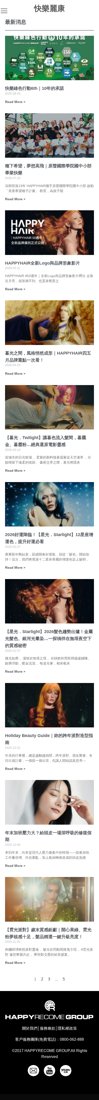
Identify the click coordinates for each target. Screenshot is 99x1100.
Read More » (15, 102)
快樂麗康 (49, 8)
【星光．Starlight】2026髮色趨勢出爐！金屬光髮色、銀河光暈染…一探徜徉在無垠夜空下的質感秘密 (49, 638)
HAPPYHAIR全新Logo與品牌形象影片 (42, 263)
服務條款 (47, 1028)
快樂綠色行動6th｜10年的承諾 (34, 88)
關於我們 (29, 1028)
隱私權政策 (67, 1028)
